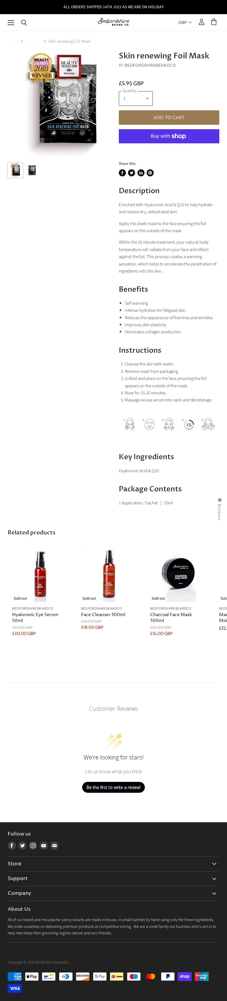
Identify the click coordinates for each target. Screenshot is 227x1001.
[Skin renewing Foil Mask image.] (61, 104)
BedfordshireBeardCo (150, 65)
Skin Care (33, 41)
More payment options (169, 149)
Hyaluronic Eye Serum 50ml (35, 618)
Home (13, 41)
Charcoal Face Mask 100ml (171, 618)
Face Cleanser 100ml (103, 615)
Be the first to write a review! (113, 787)
